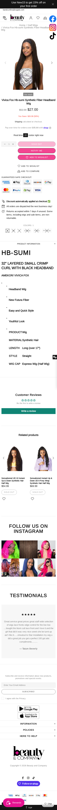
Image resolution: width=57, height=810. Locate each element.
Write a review (28, 411)
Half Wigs (33, 25)
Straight (26, 355)
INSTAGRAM (28, 531)
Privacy (22, 698)
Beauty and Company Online (17, 18)
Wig (24, 332)
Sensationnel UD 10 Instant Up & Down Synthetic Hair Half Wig (13, 480)
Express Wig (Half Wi (34, 363)
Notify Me (38, 151)
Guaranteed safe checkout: (16, 177)
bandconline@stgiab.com (13, 10)
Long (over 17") (31, 348)
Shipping (18, 122)
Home (22, 25)
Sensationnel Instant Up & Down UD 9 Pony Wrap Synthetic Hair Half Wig (41, 480)
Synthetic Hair (30, 340)
